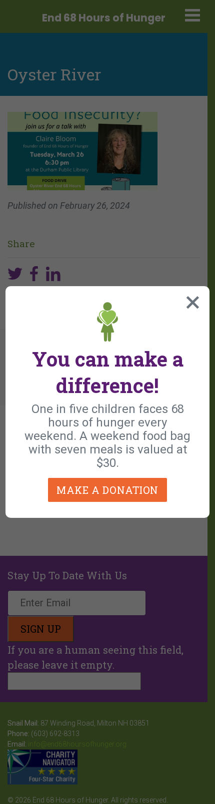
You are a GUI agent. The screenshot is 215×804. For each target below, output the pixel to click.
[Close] (190, 300)
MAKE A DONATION (107, 489)
